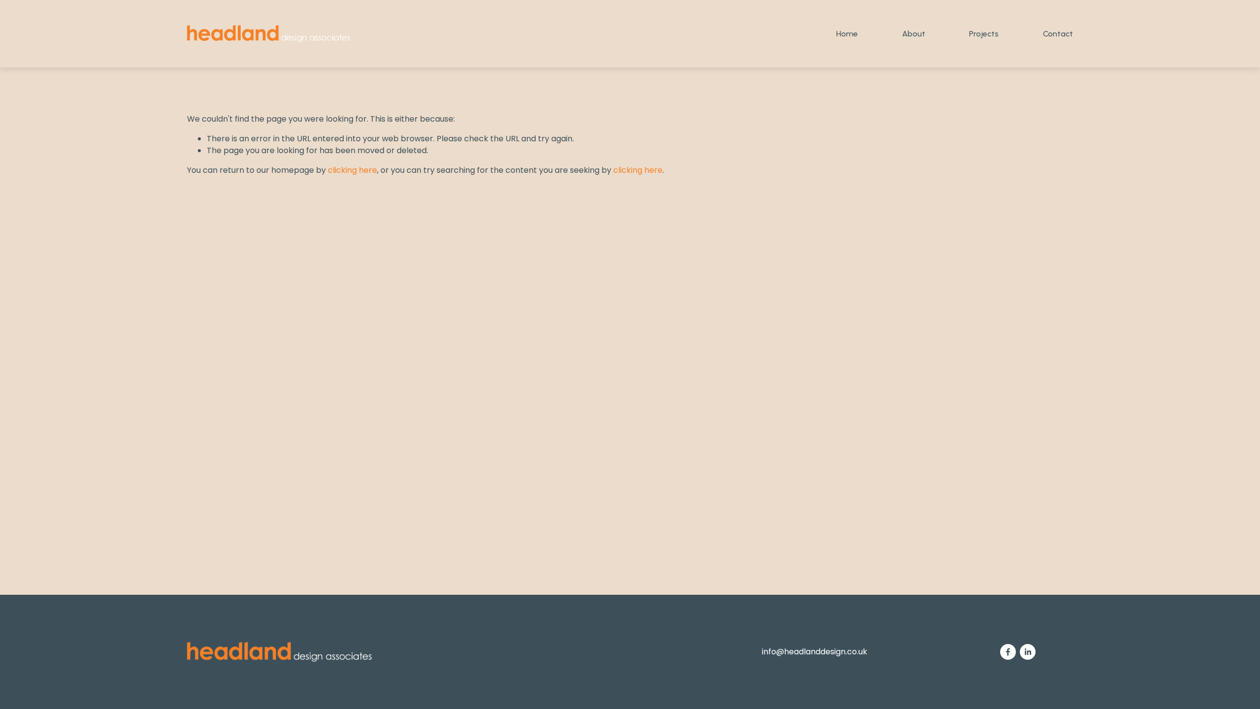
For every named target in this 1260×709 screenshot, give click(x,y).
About (913, 33)
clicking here (352, 170)
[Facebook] (1008, 652)
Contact (1058, 33)
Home (847, 33)
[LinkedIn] (1028, 652)
